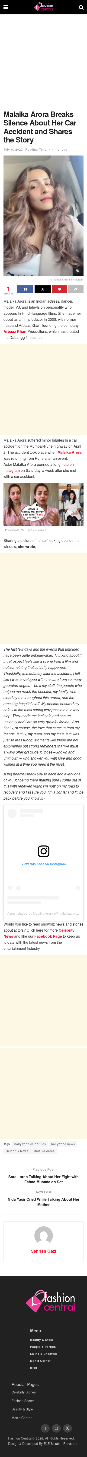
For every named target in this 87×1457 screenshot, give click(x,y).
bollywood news (63, 1144)
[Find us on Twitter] (67, 1428)
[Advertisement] (43, 64)
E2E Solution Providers (60, 1443)
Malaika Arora (70, 452)
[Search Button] (81, 7)
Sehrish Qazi (43, 1251)
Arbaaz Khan (14, 331)
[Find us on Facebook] (45, 1428)
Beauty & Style (41, 1340)
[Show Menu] (5, 7)
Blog (33, 1368)
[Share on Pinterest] (59, 289)
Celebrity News (17, 1151)
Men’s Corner (40, 1361)
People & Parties (43, 1347)
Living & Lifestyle (43, 1354)
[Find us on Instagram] (56, 1428)
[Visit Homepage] (43, 7)
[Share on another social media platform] (76, 289)
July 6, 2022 (13, 149)
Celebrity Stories (24, 1392)
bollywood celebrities (30, 1144)
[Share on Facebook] (25, 289)
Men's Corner (22, 1417)
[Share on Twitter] (43, 289)
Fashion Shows (23, 1400)
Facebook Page (48, 936)
